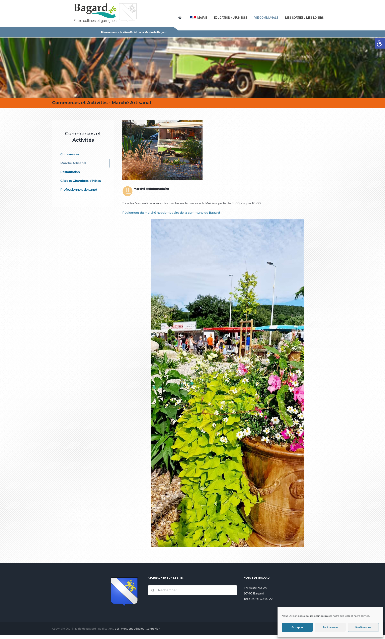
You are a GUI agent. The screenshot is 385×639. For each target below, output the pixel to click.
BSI (116, 628)
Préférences (363, 627)
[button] (380, 43)
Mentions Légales (132, 628)
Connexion (153, 628)
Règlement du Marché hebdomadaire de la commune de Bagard (171, 212)
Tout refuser (330, 627)
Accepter (297, 627)
